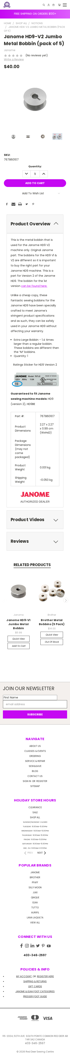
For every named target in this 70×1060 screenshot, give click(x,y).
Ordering (35, 756)
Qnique (35, 897)
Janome (35, 872)
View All (35, 922)
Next (65, 600)
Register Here (45, 976)
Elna (35, 902)
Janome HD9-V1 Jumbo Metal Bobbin (18, 624)
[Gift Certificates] (53, 5)
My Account (24, 976)
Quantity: (35, 166)
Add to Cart (18, 645)
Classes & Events (35, 751)
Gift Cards (35, 986)
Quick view (18, 638)
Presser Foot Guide (35, 996)
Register (41, 781)
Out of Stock (52, 641)
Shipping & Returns (35, 981)
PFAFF (35, 882)
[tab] (35, 224)
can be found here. (34, 286)
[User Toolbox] (48, 5)
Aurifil (35, 912)
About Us (35, 746)
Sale (35, 812)
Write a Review (14, 59)
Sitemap (35, 786)
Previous (4, 600)
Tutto (35, 907)
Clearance (35, 807)
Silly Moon (35, 887)
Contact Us (35, 776)
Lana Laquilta (35, 917)
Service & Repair (35, 761)
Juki (35, 892)
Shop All (35, 817)
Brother (35, 877)
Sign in (27, 781)
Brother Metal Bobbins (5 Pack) (52, 622)
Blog (35, 771)
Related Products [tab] (32, 564)
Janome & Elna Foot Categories (35, 991)
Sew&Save (35, 766)
